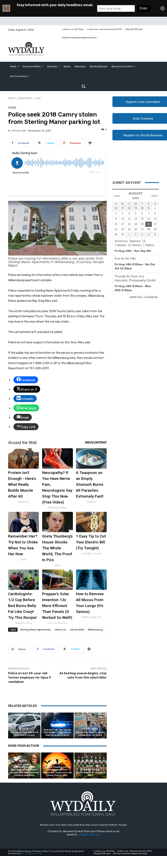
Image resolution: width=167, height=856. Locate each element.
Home (11, 98)
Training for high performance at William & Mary (90, 772)
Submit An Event (126, 183)
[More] (90, 143)
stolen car (60, 629)
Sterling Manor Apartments (35, 629)
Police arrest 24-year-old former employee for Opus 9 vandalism (29, 677)
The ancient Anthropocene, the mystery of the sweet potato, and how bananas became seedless (24, 770)
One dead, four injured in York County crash (24, 733)
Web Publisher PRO (32, 853)
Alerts (23, 729)
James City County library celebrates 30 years (90, 733)
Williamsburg (95, 629)
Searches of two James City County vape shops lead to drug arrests (57, 732)
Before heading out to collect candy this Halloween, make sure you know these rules (57, 771)
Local (37, 98)
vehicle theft (77, 629)
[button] (83, 86)
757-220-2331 (39, 368)
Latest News (25, 98)
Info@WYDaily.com (89, 834)
